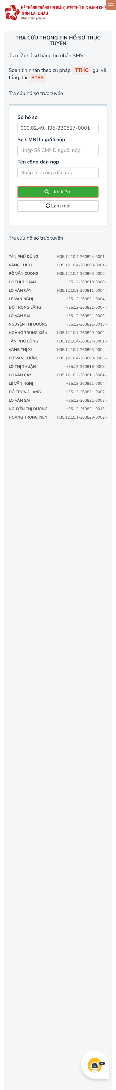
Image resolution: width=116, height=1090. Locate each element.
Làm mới (60, 206)
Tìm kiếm (60, 192)
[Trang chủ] (58, 19)
